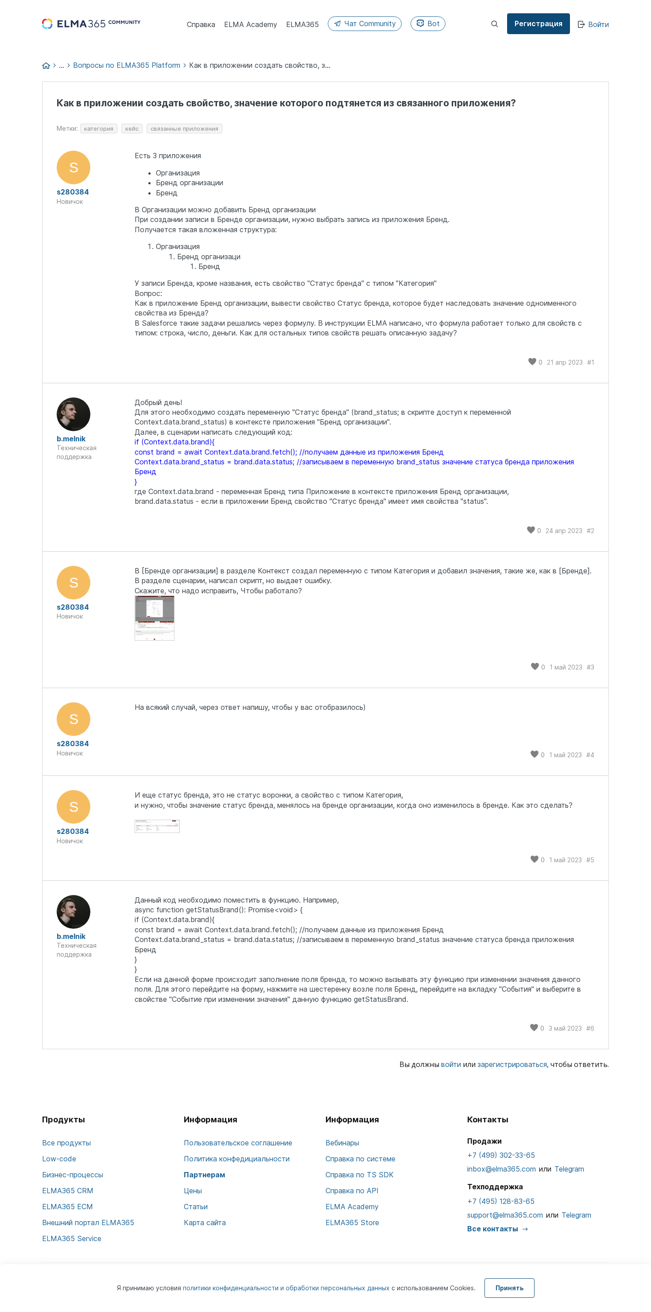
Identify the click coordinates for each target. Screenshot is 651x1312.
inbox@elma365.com (501, 1168)
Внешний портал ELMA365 (88, 1222)
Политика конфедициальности (237, 1158)
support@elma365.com (505, 1215)
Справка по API (352, 1190)
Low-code (59, 1158)
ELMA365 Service (71, 1238)
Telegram (569, 1168)
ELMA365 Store (352, 1222)
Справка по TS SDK (360, 1174)
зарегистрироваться (512, 1064)
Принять (509, 1288)
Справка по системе (360, 1158)
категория (98, 128)
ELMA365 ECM (67, 1206)
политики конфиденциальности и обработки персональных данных (287, 1288)
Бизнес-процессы (72, 1174)
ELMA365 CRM (67, 1190)
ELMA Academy (352, 1206)
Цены (193, 1190)
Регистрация (538, 23)
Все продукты (66, 1142)
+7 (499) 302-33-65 (501, 1155)
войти (451, 1064)
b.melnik (71, 438)
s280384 (73, 191)
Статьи (196, 1206)
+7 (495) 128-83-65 (501, 1201)
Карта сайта (205, 1222)
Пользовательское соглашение (238, 1142)
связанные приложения (184, 128)
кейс (132, 128)
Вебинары (342, 1142)
